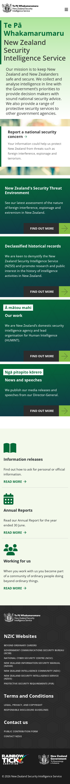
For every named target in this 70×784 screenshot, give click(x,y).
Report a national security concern (32, 134)
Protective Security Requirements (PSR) (29, 683)
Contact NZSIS (13, 736)
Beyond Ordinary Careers (20, 645)
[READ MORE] (10, 449)
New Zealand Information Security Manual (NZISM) (32, 664)
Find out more (42, 228)
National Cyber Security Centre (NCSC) (28, 658)
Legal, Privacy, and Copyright (23, 704)
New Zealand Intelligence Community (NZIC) (32, 670)
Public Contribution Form (21, 731)
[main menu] (66, 10)
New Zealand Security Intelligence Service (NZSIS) (31, 677)
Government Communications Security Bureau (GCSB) (34, 652)
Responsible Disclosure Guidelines (26, 709)
